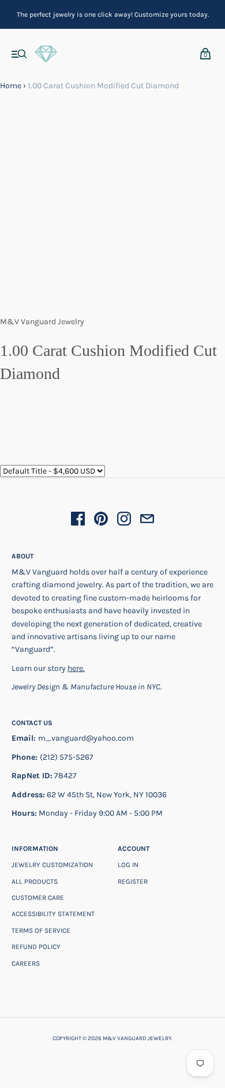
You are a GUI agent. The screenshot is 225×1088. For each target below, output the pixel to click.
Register (133, 881)
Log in (128, 865)
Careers (26, 963)
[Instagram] (124, 521)
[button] (19, 55)
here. (76, 668)
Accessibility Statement (53, 914)
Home (10, 86)
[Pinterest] (101, 521)
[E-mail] (147, 521)
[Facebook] (78, 521)
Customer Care (38, 898)
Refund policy (36, 947)
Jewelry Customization (52, 865)
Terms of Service (41, 930)
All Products (35, 881)
